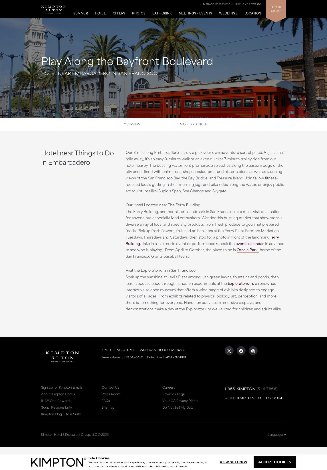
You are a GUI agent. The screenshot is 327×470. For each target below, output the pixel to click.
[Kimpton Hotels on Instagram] (253, 350)
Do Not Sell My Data (178, 407)
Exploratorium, (241, 283)
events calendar (250, 243)
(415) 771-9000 (176, 357)
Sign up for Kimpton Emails (62, 387)
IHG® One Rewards (56, 400)
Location (252, 13)
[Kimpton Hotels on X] (229, 350)
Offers (119, 13)
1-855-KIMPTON (240, 388)
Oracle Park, (247, 249)
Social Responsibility (56, 407)
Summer (80, 13)
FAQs (106, 400)
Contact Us (110, 387)
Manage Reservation (217, 4)
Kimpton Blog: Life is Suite (61, 413)
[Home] (54, 7)
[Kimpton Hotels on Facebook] (241, 350)
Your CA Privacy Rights (180, 400)
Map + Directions (194, 124)
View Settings (233, 462)
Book (275, 9)
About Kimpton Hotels (58, 393)
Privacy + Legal (173, 393)
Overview (132, 124)
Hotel (100, 13)
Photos (138, 13)
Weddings (228, 13)
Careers (168, 387)
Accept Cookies (274, 462)
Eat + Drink (162, 13)
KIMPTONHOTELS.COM (259, 397)
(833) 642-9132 (132, 357)
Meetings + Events (195, 13)
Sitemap (108, 407)
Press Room (111, 393)
